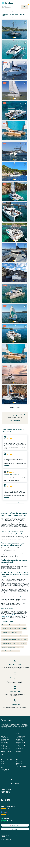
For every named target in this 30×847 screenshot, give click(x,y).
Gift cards (3, 745)
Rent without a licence (21, 746)
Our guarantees (5, 739)
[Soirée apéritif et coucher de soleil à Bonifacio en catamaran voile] (15, 232)
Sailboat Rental (20, 740)
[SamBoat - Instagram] (5, 800)
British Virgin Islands (6, 769)
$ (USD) (14, 829)
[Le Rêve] (15, 212)
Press (2, 749)
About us (3, 736)
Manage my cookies (21, 766)
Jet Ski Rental (19, 743)
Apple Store (16, 779)
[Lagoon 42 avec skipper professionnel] (15, 252)
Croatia (3, 761)
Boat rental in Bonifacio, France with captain (13, 625)
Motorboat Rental (20, 736)
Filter (25, 6)
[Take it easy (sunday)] (15, 353)
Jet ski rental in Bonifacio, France (10, 651)
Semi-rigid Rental (20, 737)
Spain (2, 764)
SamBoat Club (4, 746)
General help (19, 761)
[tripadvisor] (5, 818)
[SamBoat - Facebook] (2, 800)
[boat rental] (7, 3)
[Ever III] (15, 171)
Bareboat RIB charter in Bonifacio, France (12, 647)
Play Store (16, 783)
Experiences (4, 752)
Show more (7, 465)
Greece (3, 763)
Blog (2, 754)
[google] (4, 812)
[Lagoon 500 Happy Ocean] (15, 272)
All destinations (5, 770)
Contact (18, 764)
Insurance (3, 740)
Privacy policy (19, 833)
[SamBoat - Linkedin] (8, 800)
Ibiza (2, 766)
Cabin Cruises (19, 748)
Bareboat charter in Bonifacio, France (11, 632)
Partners (18, 835)
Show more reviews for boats (15, 503)
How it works (19, 763)
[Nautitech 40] (15, 394)
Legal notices (4, 833)
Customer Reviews (5, 748)
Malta (2, 767)
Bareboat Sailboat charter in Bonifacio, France (14, 643)
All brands (18, 751)
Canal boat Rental (20, 745)
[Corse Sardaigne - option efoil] (15, 49)
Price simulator (4, 742)
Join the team (4, 737)
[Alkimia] (15, 29)
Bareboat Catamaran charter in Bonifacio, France (14, 636)
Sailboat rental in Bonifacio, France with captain (14, 628)
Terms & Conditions (5, 835)
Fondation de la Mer (6, 751)
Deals (17, 749)
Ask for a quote (15, 420)
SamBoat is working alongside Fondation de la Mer (14, 615)
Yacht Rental (19, 739)
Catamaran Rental (20, 742)
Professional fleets (6, 743)
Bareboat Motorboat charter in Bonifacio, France (14, 639)
